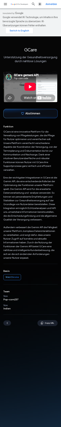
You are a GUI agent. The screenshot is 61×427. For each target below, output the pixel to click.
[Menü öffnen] (5, 4)
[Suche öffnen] (33, 4)
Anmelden (51, 4)
